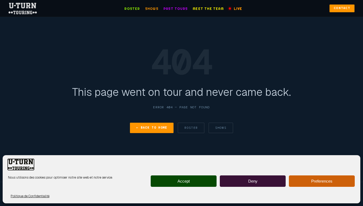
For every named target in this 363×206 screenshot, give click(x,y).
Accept (184, 181)
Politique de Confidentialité (30, 196)
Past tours (175, 9)
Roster (132, 9)
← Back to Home (151, 127)
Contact (342, 8)
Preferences (321, 181)
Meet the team (208, 9)
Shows (151, 9)
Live (238, 9)
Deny (253, 181)
